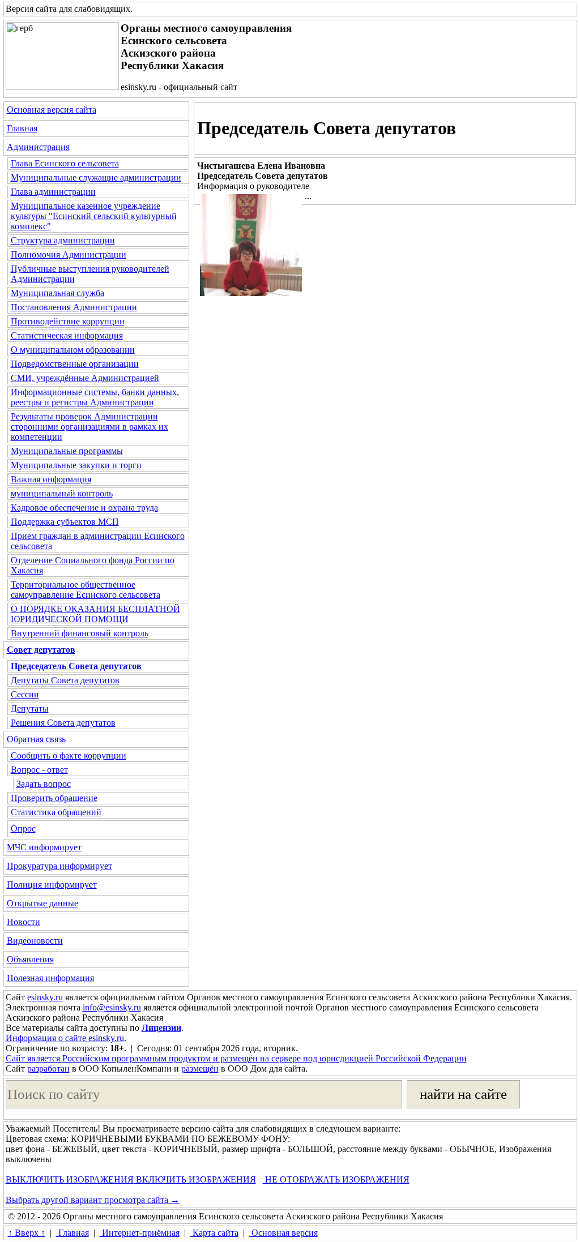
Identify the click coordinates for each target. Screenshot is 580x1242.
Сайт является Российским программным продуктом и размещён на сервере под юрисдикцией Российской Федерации (236, 1058)
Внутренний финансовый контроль (79, 633)
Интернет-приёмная (140, 1232)
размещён (200, 1068)
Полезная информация (50, 978)
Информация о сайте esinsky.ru (65, 1038)
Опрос (23, 828)
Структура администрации (63, 240)
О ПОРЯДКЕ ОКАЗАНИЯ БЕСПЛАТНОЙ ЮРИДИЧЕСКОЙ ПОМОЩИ (95, 614)
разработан (48, 1068)
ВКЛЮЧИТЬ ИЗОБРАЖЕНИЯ (195, 1179)
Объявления (30, 959)
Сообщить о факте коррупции (68, 755)
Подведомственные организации (75, 364)
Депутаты (30, 708)
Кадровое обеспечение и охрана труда (84, 507)
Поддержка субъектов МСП (65, 521)
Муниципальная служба (57, 293)
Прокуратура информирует (59, 866)
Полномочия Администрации (68, 254)
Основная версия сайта (51, 109)
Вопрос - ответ (39, 769)
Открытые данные (42, 903)
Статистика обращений (56, 812)
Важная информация (51, 479)
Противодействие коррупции (68, 321)
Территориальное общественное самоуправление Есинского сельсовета (85, 589)
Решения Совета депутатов (63, 722)
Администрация (38, 147)
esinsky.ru (45, 997)
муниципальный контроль (62, 493)
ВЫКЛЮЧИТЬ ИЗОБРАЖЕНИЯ (70, 1179)
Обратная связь (36, 739)
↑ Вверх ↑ (26, 1232)
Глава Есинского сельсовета (65, 163)
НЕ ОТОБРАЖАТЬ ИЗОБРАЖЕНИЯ (336, 1179)
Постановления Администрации (74, 307)
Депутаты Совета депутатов (65, 680)
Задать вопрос (43, 784)
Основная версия (283, 1232)
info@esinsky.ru (112, 1007)
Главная (22, 128)
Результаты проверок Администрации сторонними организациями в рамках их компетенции (89, 427)
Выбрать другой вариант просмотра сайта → (93, 1200)
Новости (23, 922)
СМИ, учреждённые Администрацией (85, 378)
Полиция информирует (52, 884)
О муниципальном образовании (73, 349)
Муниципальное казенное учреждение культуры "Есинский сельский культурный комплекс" (94, 216)
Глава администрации (53, 191)
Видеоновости (35, 940)
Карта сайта (214, 1232)
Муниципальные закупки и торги (76, 465)
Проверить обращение (54, 798)
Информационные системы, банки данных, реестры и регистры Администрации (95, 397)
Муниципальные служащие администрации (96, 177)
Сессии (25, 694)
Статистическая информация (67, 335)
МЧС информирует (44, 847)
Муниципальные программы (67, 451)
